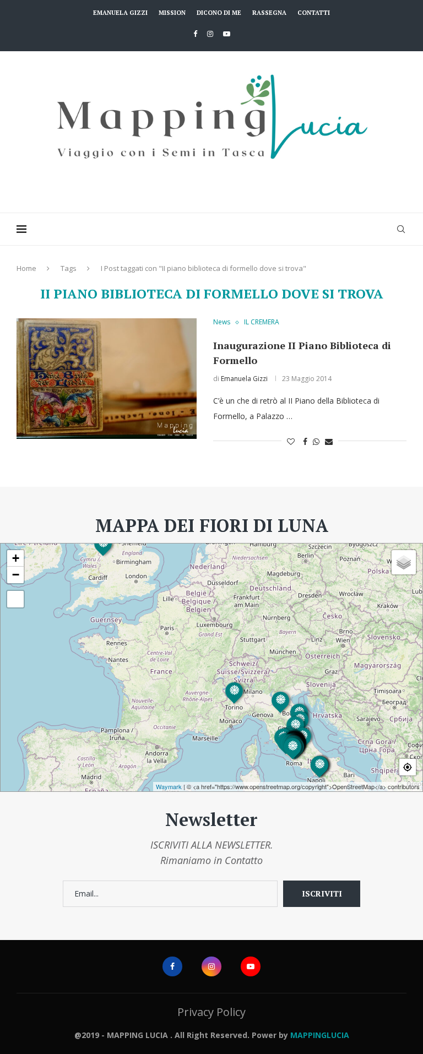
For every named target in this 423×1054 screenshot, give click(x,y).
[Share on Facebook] (305, 441)
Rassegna (269, 13)
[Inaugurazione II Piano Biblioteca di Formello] (107, 378)
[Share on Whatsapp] (316, 441)
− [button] (15, 575)
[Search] (400, 229)
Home (26, 268)
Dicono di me (219, 13)
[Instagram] (210, 34)
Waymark (169, 786)
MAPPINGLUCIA (319, 1035)
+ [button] (15, 558)
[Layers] (404, 562)
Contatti (313, 13)
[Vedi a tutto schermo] (15, 599)
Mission (172, 13)
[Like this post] (291, 441)
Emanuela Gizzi (120, 13)
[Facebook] (195, 34)
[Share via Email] (329, 441)
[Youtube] (226, 34)
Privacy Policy (211, 1011)
